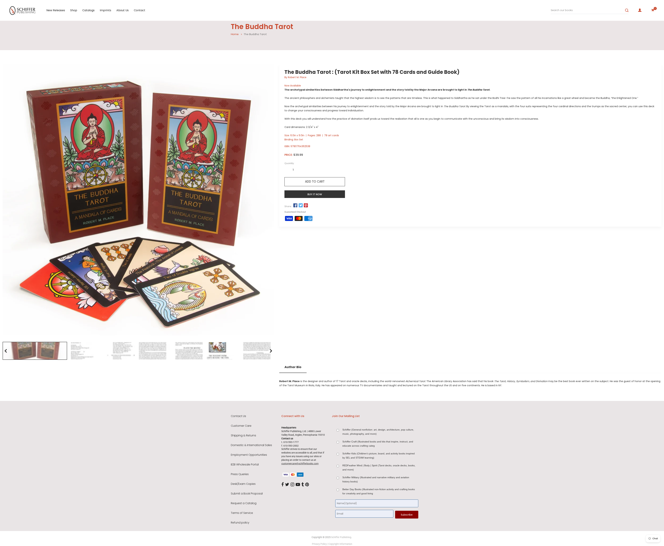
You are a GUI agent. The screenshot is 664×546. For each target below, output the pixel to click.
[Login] (640, 10)
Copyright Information (340, 544)
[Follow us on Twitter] (300, 205)
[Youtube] (298, 484)
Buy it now (314, 194)
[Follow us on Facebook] (295, 205)
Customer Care (241, 425)
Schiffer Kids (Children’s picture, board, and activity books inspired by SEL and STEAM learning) (378, 455)
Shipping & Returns (243, 435)
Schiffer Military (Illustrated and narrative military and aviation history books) (375, 479)
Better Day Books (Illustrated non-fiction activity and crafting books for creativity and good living (378, 491)
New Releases (55, 10)
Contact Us (238, 416)
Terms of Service (242, 513)
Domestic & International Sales (251, 445)
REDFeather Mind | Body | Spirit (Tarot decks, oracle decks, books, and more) (378, 467)
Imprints (105, 10)
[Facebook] (282, 484)
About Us (122, 10)
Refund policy (240, 522)
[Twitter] (287, 484)
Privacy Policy (319, 544)
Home (235, 34)
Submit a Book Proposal (247, 493)
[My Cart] (652, 10)
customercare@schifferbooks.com (300, 463)
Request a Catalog (243, 503)
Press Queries (240, 474)
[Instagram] (292, 484)
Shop (73, 10)
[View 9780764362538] (35, 351)
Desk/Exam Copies (243, 484)
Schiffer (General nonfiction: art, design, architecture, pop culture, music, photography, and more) (378, 431)
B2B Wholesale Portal (245, 464)
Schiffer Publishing (341, 537)
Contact (139, 10)
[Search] (627, 10)
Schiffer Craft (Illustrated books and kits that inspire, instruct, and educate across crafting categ (377, 443)
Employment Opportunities (249, 455)
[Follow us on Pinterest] (306, 205)
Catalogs (88, 10)
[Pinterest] (307, 484)
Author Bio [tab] (292, 367)
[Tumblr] (302, 484)
